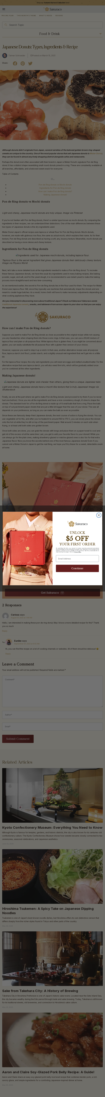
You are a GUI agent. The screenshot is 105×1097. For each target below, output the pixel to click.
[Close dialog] (98, 515)
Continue (77, 568)
